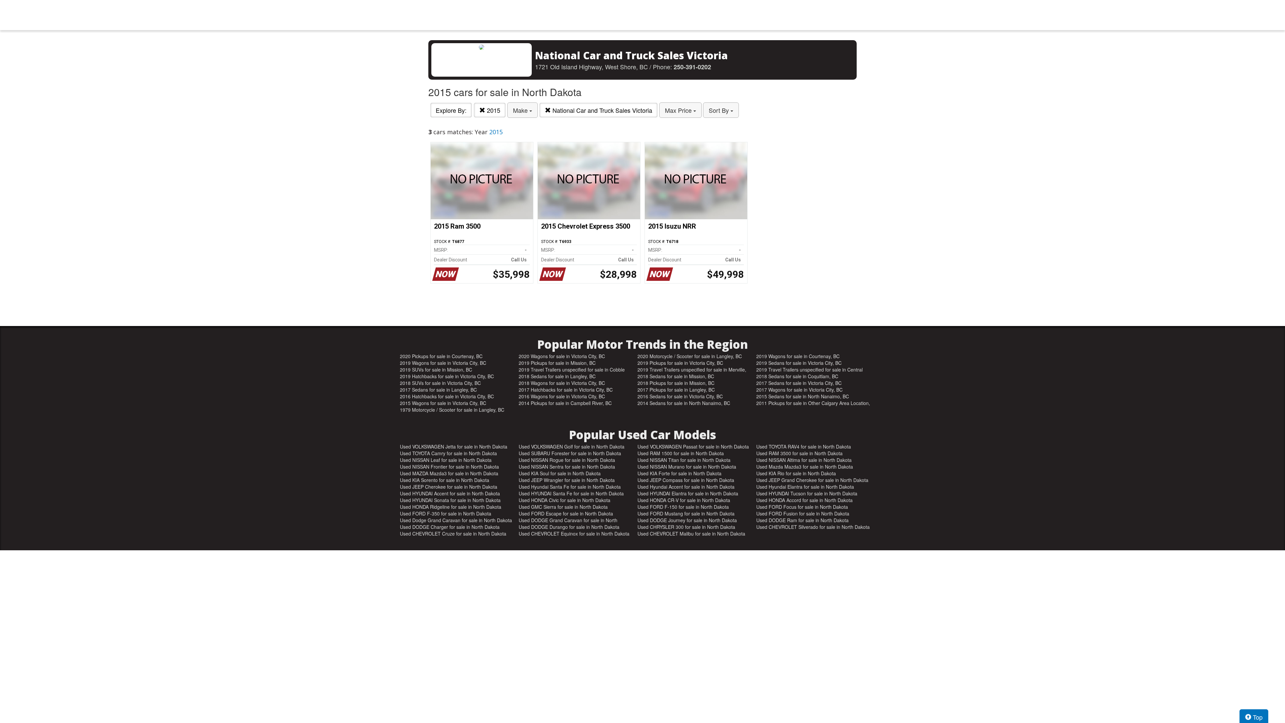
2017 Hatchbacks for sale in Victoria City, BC (566, 389)
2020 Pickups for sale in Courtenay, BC (441, 356)
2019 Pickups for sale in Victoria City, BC (680, 362)
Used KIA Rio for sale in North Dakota (796, 473)
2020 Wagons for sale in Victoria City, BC (562, 356)
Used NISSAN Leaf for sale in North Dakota (446, 460)
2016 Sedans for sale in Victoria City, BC (680, 396)
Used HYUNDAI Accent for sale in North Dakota (450, 493)
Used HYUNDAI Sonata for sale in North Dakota (450, 500)
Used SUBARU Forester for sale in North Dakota (570, 453)
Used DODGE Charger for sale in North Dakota (450, 527)
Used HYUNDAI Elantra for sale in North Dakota (687, 493)
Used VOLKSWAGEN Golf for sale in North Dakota (571, 446)
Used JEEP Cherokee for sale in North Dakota (448, 486)
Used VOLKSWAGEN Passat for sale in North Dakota (693, 446)
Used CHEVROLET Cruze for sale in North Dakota (453, 533)
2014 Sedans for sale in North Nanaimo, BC (683, 403)
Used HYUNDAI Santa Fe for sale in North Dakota (571, 493)
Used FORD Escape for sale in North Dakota (566, 513)
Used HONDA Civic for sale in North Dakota (564, 500)
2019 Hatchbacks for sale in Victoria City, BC (447, 376)
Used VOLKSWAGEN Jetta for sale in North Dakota (453, 446)
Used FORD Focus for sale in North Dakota (802, 506)
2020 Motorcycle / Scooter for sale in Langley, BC (689, 356)
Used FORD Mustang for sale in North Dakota (686, 513)
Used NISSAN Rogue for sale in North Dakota (567, 460)
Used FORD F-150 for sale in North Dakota (683, 506)
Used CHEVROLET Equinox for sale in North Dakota (574, 533)
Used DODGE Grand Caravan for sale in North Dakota (568, 520)
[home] (642, 15)
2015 (492, 110)
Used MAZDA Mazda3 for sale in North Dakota (449, 473)
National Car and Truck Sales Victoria (601, 110)
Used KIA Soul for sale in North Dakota (560, 473)
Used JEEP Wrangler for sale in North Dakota (567, 480)
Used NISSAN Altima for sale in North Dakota (804, 460)
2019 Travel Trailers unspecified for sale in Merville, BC (691, 369)
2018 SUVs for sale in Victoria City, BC (440, 383)
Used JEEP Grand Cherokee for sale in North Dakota (812, 480)
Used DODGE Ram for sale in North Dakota (802, 520)
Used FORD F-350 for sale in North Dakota (445, 513)
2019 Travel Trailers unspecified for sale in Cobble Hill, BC (572, 369)
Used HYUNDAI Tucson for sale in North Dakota (806, 493)
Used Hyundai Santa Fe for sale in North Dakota (570, 486)
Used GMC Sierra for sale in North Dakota (563, 506)
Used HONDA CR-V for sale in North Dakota (683, 500)
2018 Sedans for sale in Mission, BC (675, 376)
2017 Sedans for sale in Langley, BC (438, 389)
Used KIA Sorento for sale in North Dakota (444, 480)
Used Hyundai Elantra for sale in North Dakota (805, 486)
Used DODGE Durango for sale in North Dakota (569, 527)
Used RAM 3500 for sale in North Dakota (799, 453)
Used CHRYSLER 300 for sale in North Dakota (686, 527)
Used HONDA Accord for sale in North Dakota (804, 500)
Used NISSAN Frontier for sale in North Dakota (449, 466)
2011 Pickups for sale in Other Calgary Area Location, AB (813, 403)
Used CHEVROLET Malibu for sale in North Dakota (691, 533)
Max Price (679, 110)
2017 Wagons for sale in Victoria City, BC (799, 389)
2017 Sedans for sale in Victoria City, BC (799, 383)
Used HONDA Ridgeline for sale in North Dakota (450, 506)
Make (521, 110)
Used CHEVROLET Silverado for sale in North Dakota (813, 527)
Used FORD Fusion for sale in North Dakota (802, 513)
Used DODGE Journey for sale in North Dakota (687, 520)
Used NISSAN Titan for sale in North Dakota (684, 460)
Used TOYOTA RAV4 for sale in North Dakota (803, 446)
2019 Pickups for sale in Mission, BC (557, 362)
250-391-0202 (692, 67)
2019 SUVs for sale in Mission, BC (436, 369)
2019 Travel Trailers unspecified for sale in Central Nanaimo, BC (809, 369)
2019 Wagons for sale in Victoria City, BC (443, 362)
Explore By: (451, 110)
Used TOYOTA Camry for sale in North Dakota (448, 453)
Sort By (720, 110)
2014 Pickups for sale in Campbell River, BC (565, 403)
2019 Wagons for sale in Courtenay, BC (798, 356)
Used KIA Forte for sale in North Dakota (679, 473)
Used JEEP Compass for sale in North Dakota (685, 480)
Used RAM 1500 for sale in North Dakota (680, 453)
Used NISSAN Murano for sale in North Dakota (686, 466)
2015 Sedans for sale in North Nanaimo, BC (802, 396)
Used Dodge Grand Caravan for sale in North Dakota (456, 520)
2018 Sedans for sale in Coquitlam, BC (797, 376)
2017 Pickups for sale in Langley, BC (676, 389)
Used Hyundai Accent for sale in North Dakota (686, 486)
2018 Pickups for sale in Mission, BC (675, 383)
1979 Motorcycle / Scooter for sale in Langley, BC (452, 409)
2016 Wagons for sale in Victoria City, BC (562, 396)
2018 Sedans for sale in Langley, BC (557, 376)
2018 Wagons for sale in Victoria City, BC (562, 383)
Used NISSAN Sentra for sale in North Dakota (567, 466)
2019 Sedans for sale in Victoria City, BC (799, 362)
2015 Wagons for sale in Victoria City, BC (443, 403)
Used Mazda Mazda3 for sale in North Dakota (804, 466)
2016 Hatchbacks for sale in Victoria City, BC (447, 396)
